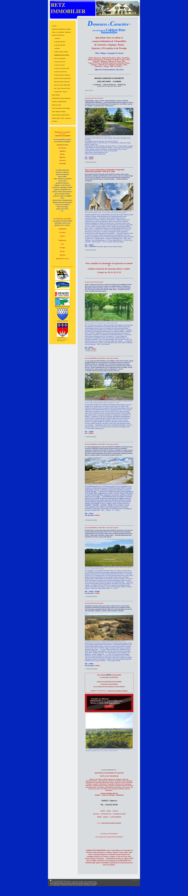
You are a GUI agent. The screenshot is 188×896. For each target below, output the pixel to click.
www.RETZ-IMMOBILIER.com (108, 769)
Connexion (135, 880)
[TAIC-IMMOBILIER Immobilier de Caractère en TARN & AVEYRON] (62, 330)
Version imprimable (56, 880)
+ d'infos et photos (90, 162)
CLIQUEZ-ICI (109, 706)
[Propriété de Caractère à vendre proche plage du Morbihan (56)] (109, 121)
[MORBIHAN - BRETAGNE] (62, 314)
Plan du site (64, 880)
